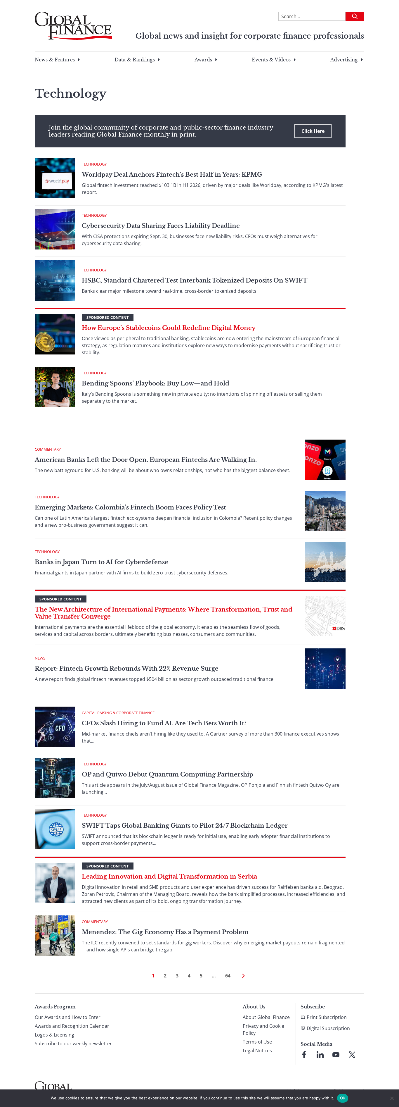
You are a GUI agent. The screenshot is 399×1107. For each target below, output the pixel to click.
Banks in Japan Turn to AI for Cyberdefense (102, 562)
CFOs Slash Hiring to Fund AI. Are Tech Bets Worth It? (164, 723)
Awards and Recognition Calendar (72, 1026)
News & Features (55, 60)
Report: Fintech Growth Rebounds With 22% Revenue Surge (126, 668)
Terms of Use (257, 1042)
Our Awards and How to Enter (67, 1017)
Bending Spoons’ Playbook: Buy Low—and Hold (155, 383)
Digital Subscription (328, 1028)
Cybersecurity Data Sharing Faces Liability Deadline (161, 225)
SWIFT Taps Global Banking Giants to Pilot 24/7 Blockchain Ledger (185, 825)
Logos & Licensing (54, 1035)
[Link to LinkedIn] (320, 1054)
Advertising (344, 60)
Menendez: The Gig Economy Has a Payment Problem (165, 932)
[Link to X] (351, 1054)
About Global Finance (266, 1017)
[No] (392, 1098)
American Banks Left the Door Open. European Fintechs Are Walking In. (146, 459)
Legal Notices (257, 1050)
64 (227, 975)
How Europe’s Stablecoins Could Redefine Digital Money (169, 327)
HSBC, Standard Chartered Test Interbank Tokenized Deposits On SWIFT (195, 280)
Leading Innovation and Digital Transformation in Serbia (169, 876)
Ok (342, 1098)
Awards (203, 60)
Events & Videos (271, 60)
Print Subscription (327, 1017)
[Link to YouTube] (335, 1054)
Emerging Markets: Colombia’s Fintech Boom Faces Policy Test (130, 507)
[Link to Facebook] (304, 1054)
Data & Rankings (135, 60)
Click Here (313, 131)
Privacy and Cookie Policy (263, 1029)
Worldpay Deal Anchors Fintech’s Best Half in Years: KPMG (172, 174)
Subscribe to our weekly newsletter (73, 1043)
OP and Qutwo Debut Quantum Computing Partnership (167, 774)
